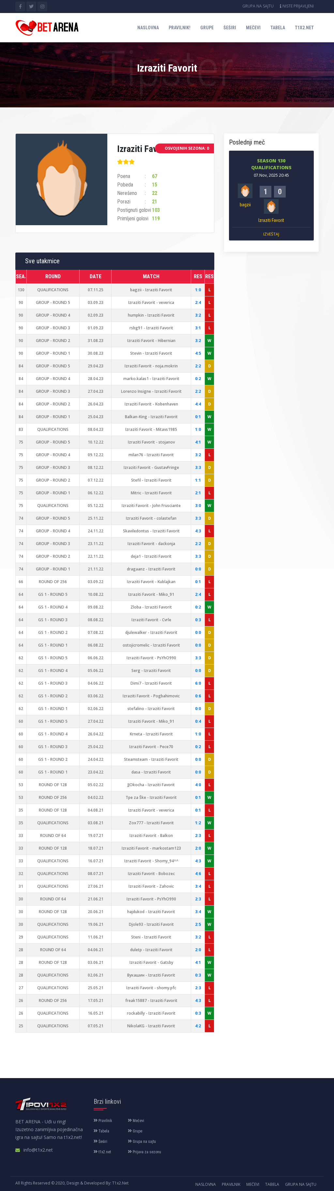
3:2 (198, 315)
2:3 (198, 835)
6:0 (198, 683)
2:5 (198, 924)
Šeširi (229, 27)
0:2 (198, 378)
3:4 (198, 886)
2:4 (198, 302)
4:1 (198, 442)
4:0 (198, 784)
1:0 (198, 290)
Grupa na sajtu (258, 6)
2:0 (198, 848)
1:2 (198, 823)
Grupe (207, 27)
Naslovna (148, 27)
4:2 (198, 1026)
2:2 (198, 366)
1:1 (198, 480)
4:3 (198, 531)
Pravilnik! (179, 27)
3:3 (198, 467)
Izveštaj (271, 234)
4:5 (198, 353)
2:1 (198, 493)
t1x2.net (304, 27)
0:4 (198, 721)
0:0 (198, 569)
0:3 (198, 620)
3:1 (198, 328)
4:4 (198, 404)
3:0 (198, 505)
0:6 (198, 696)
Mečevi (253, 27)
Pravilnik (105, 1120)
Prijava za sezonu (146, 1152)
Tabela (277, 27)
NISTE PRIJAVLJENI (297, 6)
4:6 (198, 873)
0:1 (198, 416)
